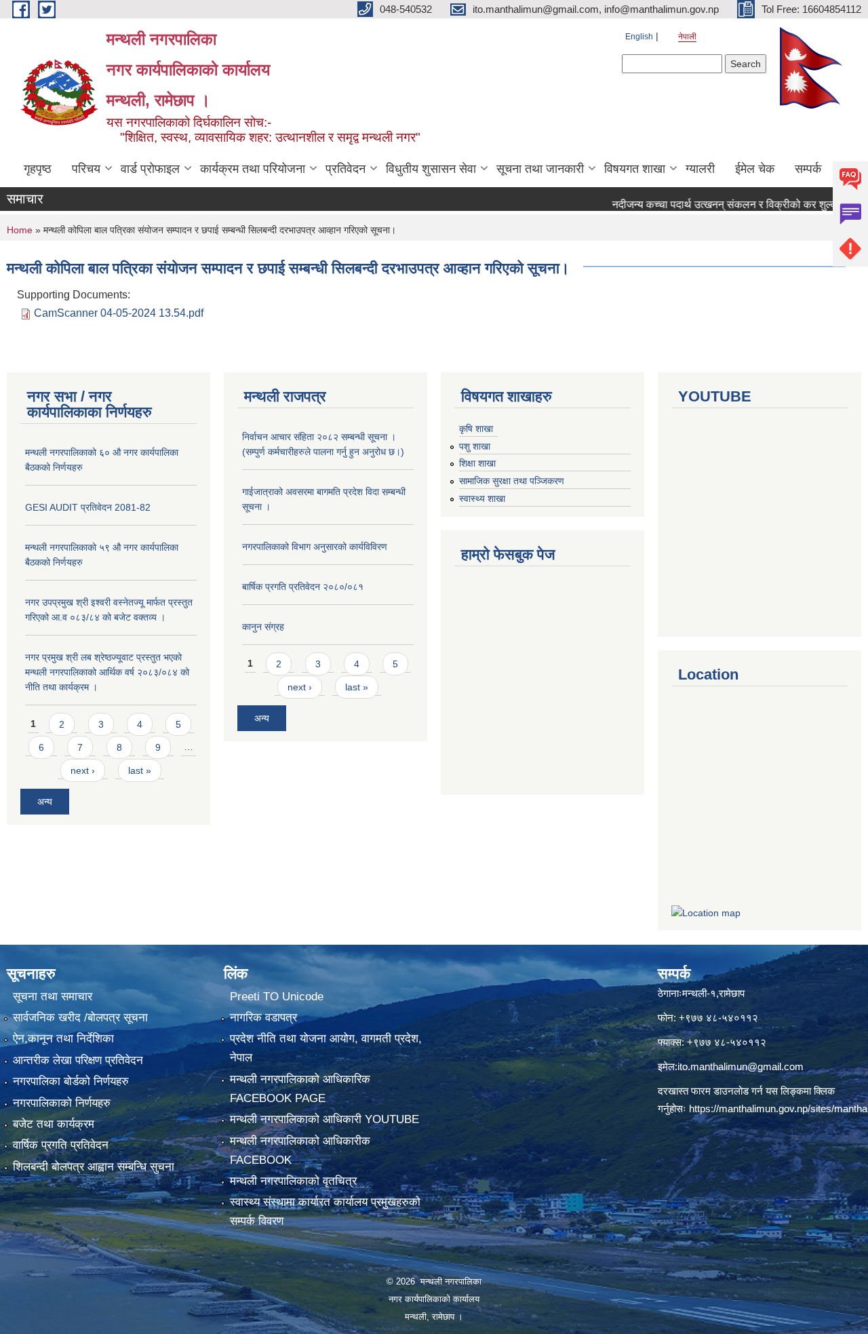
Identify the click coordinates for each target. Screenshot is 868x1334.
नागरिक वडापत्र (263, 1017)
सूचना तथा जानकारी (540, 169)
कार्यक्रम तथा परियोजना (252, 169)
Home (20, 229)
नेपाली (687, 36)
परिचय (86, 169)
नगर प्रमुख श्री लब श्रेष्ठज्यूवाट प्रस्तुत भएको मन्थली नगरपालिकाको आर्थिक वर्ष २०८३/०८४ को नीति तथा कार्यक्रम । (107, 672)
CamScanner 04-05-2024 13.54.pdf (118, 313)
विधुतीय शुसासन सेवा (431, 169)
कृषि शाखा (476, 428)
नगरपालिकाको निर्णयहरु (62, 1103)
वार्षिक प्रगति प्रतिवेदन (60, 1145)
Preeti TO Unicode (276, 996)
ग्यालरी (700, 169)
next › (83, 770)
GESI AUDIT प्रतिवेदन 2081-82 (88, 507)
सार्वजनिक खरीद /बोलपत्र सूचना (80, 1017)
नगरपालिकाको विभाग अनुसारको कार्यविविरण (314, 546)
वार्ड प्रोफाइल (150, 169)
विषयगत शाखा (634, 169)
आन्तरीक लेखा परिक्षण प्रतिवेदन (78, 1060)
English (639, 36)
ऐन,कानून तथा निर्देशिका (63, 1038)
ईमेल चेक (754, 169)
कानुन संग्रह (263, 626)
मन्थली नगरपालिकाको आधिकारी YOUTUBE (324, 1119)
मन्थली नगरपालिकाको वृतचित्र (293, 1181)
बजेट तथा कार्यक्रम (53, 1124)
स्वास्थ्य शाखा (482, 498)
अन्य (44, 801)
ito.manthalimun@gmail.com (740, 1066)
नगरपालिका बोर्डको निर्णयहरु (71, 1081)
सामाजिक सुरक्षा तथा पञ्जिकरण (511, 480)
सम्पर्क (808, 169)
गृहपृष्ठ (38, 169)
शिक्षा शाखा (477, 463)
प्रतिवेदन (346, 169)
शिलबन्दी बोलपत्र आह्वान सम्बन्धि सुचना (93, 1166)
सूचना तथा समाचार (52, 996)
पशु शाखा (474, 446)
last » (139, 770)
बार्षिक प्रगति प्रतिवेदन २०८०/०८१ (302, 586)
